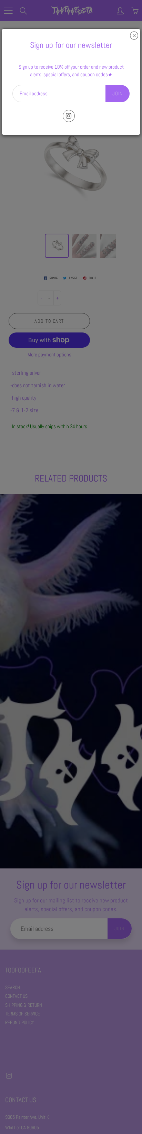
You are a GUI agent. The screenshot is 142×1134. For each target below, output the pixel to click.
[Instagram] (69, 116)
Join (117, 93)
